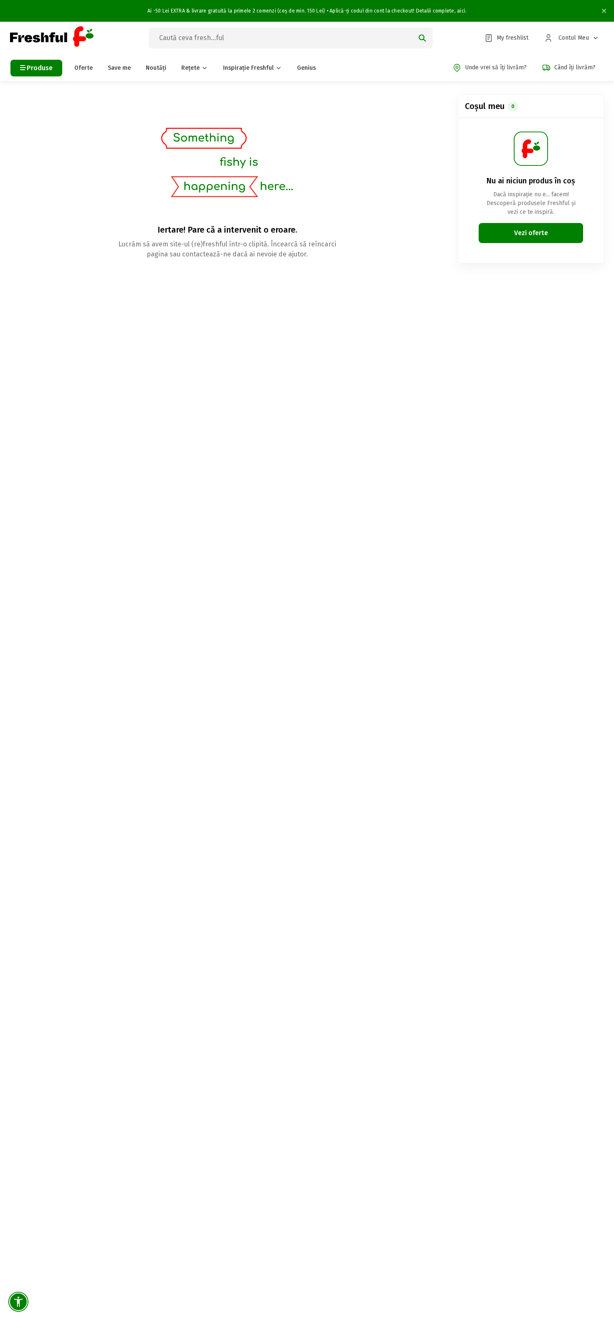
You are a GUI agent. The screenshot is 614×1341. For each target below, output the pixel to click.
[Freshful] (52, 38)
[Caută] (422, 38)
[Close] (602, 11)
